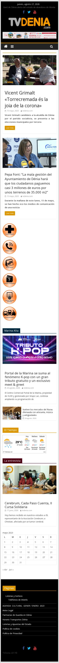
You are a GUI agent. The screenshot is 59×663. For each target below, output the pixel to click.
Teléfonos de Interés (18, 599)
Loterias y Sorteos (13, 596)
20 (44, 552)
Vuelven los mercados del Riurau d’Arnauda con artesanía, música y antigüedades (38, 412)
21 (51, 552)
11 (28, 547)
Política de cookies (11, 628)
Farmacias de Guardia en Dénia (17, 615)
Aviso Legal (8, 610)
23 (13, 557)
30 (13, 562)
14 (51, 547)
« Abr (5, 569)
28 (51, 557)
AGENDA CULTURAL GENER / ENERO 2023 (23, 605)
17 (20, 552)
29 (5, 562)
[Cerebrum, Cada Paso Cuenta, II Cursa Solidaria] (29, 467)
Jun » (11, 569)
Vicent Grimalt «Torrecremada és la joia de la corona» (26, 99)
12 (36, 547)
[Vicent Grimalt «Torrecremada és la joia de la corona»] (29, 56)
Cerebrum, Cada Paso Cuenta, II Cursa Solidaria (28, 505)
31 (20, 562)
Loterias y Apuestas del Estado (17, 624)
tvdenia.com (28, 111)
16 (13, 552)
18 (28, 552)
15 (5, 552)
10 (20, 547)
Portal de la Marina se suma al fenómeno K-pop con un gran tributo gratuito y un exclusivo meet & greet (27, 379)
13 (44, 547)
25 (28, 557)
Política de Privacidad (12, 633)
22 (5, 557)
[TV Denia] (6, 46)
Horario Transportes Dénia (15, 619)
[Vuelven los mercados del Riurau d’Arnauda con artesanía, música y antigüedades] (12, 408)
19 (36, 552)
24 (20, 557)
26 (36, 557)
